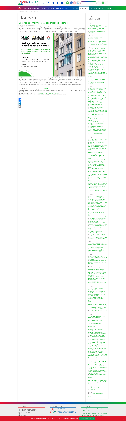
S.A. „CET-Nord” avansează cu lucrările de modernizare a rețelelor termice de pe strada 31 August (97, 41)
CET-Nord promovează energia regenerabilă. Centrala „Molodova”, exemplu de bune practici (97, 363)
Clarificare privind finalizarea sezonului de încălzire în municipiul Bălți (97, 157)
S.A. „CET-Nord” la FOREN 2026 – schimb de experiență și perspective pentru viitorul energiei (97, 57)
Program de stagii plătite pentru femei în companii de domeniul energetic (97, 376)
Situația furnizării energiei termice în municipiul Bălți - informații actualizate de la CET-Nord (97, 351)
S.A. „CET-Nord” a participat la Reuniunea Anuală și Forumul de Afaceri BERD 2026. (96, 69)
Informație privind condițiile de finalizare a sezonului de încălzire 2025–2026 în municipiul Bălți (96, 161)
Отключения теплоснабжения (87, 418)
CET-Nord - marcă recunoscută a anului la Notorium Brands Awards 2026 (97, 130)
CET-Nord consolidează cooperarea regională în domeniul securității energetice (96, 294)
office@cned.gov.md (54, 93)
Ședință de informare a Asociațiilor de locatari (43, 22)
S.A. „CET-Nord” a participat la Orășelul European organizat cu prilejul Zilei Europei (96, 123)
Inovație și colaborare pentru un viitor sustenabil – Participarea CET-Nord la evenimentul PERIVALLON (97, 282)
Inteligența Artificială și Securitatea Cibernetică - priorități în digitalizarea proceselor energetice (97, 355)
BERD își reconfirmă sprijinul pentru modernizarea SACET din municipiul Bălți (96, 278)
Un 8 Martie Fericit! (95, 233)
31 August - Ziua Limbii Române (98, 387)
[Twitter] (52, 102)
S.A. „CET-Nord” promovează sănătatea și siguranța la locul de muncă (96, 116)
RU (103, 2)
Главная (21, 11)
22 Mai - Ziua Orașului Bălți (96, 107)
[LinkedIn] (52, 104)
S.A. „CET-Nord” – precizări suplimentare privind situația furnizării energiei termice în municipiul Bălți (97, 347)
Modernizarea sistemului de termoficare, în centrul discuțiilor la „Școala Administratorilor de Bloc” (97, 198)
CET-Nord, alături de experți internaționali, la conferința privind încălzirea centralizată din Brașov (96, 290)
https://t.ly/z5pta (45, 89)
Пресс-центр (28, 11)
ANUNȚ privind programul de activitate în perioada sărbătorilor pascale (96, 166)
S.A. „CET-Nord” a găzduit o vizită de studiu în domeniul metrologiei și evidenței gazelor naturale (97, 112)
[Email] (52, 106)
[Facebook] (52, 99)
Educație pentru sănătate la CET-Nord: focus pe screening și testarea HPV (97, 227)
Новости (36, 11)
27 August (92, 389)
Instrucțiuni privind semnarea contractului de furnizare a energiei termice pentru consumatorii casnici (97, 304)
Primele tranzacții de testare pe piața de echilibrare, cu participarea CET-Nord (97, 262)
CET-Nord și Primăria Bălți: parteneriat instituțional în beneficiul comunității (97, 258)
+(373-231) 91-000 (25, 412)
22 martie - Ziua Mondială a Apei (98, 218)
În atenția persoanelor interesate (98, 216)
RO (99, 2)
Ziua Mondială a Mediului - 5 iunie (98, 78)
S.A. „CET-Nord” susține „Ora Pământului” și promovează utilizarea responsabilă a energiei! (97, 202)
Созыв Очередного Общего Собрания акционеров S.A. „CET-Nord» (97, 104)
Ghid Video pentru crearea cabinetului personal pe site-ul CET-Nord (97, 395)
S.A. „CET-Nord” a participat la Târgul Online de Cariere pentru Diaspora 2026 (96, 62)
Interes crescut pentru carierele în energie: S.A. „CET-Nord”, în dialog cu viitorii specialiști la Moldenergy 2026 (97, 183)
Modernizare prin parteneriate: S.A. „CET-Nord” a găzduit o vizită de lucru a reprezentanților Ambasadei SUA (97, 190)
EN (106, 2)
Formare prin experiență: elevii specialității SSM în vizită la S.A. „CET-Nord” (97, 93)
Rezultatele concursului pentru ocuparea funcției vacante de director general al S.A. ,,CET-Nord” (97, 372)
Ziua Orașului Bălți (94, 108)
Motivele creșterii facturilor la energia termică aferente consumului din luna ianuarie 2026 (97, 244)
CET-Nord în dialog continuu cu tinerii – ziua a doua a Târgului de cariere (97, 179)
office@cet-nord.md (43, 93)
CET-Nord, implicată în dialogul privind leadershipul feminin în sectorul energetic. (96, 152)
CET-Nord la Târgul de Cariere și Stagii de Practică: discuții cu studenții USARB (97, 174)
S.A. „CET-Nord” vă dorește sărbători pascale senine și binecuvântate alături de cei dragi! (96, 170)
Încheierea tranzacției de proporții (98, 44)
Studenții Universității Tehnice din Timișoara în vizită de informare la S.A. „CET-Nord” (97, 367)
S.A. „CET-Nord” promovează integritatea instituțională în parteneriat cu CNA (96, 100)
